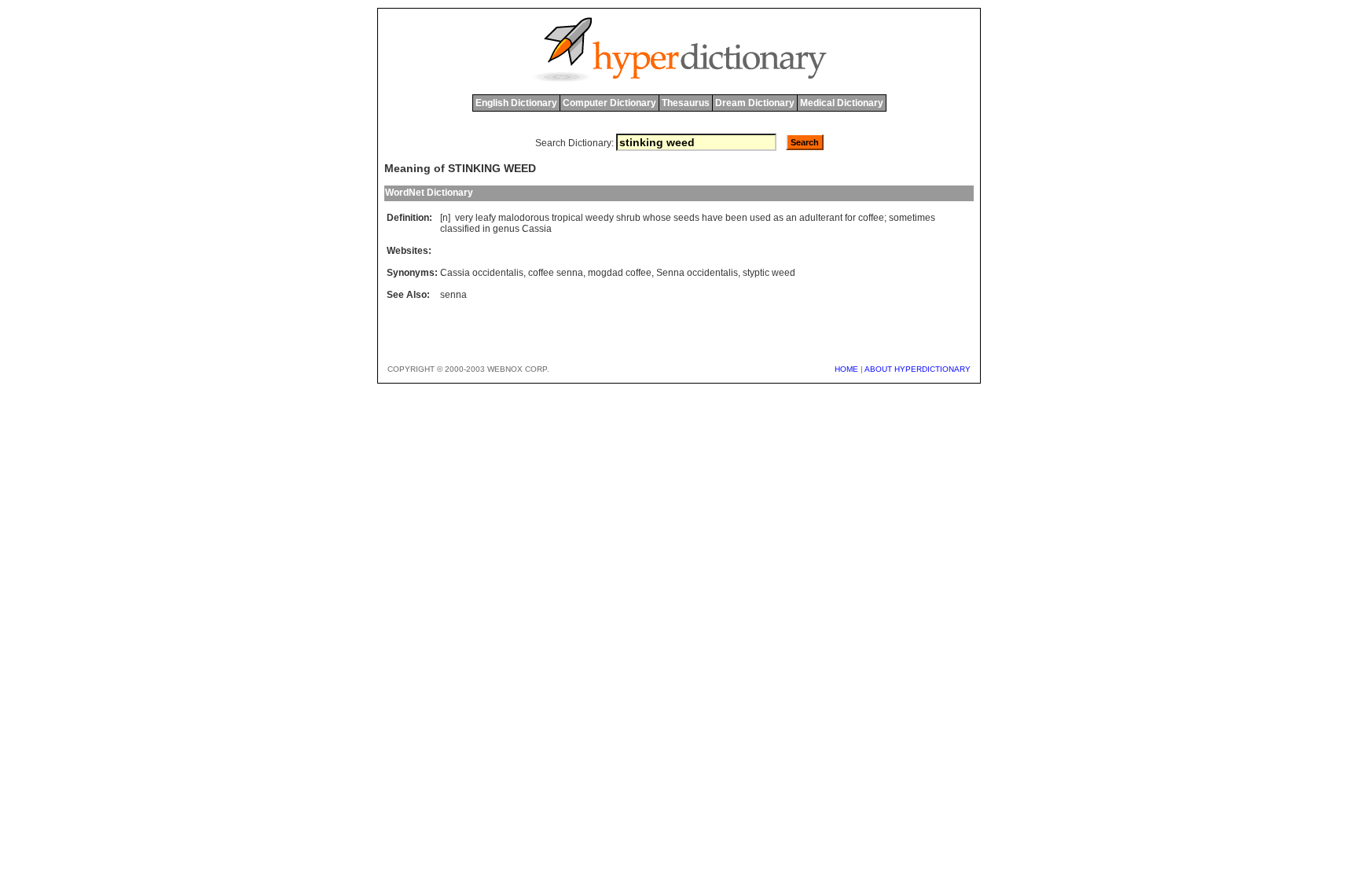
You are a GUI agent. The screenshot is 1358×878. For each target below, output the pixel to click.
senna (453, 294)
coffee (871, 217)
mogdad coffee (619, 272)
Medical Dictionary (841, 102)
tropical (567, 217)
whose (657, 217)
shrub (628, 217)
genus (506, 228)
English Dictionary (516, 102)
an (791, 217)
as (778, 217)
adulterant (820, 217)
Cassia (537, 228)
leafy (485, 217)
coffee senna (555, 272)
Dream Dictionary (755, 102)
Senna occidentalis (697, 272)
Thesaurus (686, 102)
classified (460, 228)
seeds (686, 217)
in (486, 228)
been (736, 217)
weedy (599, 217)
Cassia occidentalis (481, 272)
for (850, 217)
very (464, 217)
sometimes (912, 217)
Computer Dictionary (609, 102)
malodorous (523, 217)
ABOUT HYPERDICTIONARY (917, 369)
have (712, 217)
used (760, 217)
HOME (846, 369)
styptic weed (769, 272)
